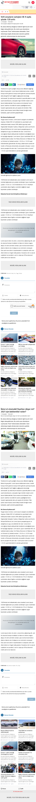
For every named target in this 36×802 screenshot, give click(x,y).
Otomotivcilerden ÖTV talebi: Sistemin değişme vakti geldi (8, 776)
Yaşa (19, 665)
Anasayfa (4, 22)
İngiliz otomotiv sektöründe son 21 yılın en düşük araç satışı (9, 368)
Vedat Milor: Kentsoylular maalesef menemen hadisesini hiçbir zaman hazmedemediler (22, 11)
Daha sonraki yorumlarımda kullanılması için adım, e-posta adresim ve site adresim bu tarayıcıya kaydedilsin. (16, 300)
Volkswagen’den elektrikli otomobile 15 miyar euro (8, 389)
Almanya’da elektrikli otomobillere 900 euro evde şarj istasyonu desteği (26, 390)
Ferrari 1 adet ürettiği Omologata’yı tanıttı (7, 345)
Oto (17, 665)
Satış (12, 273)
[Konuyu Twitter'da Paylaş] (6, 84)
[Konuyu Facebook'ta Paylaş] (2, 84)
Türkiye (20, 273)
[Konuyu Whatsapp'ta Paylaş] (10, 84)
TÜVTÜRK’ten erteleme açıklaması (25, 731)
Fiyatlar (13, 665)
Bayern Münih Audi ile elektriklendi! (7, 731)
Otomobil (10, 22)
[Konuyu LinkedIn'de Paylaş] (14, 84)
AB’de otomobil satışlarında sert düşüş (26, 345)
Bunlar (10, 665)
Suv (15, 273)
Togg (17, 273)
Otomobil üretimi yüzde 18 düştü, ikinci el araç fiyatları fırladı (26, 368)
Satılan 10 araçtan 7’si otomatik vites (25, 753)
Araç (7, 665)
